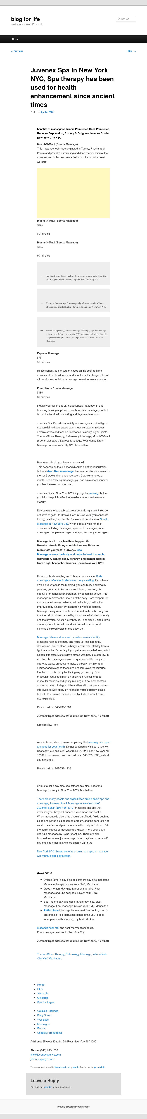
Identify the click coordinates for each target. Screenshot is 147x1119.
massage (94, 493)
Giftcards (42, 997)
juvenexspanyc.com (42, 1059)
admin (76, 1067)
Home (15, 39)
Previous (17, 51)
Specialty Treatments (49, 1032)
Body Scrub (44, 1015)
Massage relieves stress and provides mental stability (68, 637)
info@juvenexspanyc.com (45, 1054)
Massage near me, (48, 928)
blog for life (25, 19)
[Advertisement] (73, 193)
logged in (47, 1086)
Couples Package (47, 1011)
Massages (43, 1024)
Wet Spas (43, 1019)
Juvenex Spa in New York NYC (55, 807)
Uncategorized (61, 1067)
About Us (42, 993)
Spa (79, 550)
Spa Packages (45, 1002)
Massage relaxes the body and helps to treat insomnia (70, 554)
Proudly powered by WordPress (73, 1106)
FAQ (40, 989)
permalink (99, 1067)
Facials (41, 1028)
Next (132, 51)
